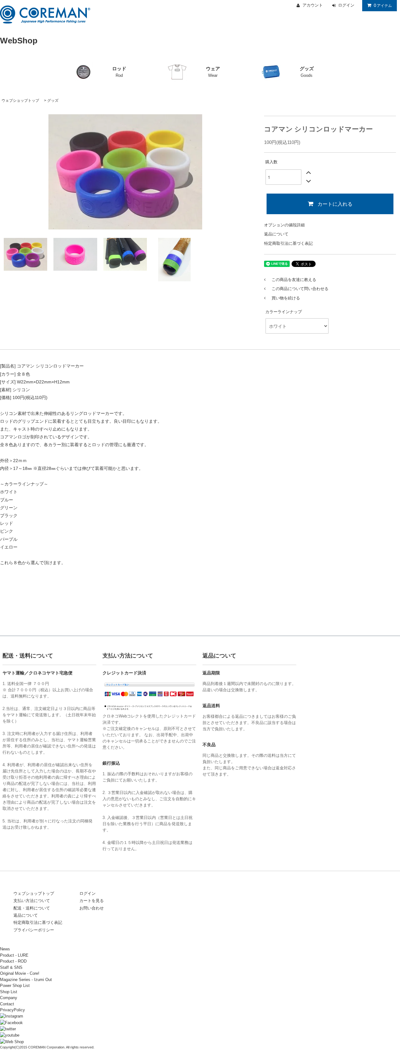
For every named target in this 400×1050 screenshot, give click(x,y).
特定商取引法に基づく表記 (288, 243)
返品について (276, 234)
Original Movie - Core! (19, 973)
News (5, 949)
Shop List (8, 991)
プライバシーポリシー (33, 930)
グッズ (52, 100)
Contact (7, 1004)
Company (8, 997)
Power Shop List (15, 985)
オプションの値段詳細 (284, 225)
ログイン (87, 893)
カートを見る (91, 900)
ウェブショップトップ (20, 100)
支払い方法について (31, 900)
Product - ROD (13, 961)
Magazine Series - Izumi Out (26, 979)
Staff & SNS (11, 967)
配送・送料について (31, 908)
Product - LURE (14, 955)
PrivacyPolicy (12, 1010)
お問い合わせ (91, 908)
